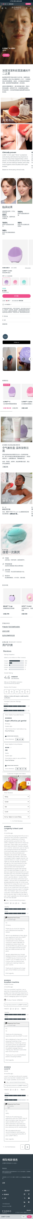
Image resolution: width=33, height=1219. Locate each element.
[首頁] (16, 8)
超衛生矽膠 (5, 631)
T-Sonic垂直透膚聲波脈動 (11, 627)
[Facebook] (29, 1194)
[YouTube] (29, 1198)
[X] (24, 1198)
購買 (29, 1216)
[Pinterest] (29, 1202)
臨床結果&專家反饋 (8, 635)
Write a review (28, 267)
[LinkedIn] (24, 1202)
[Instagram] (24, 1194)
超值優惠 (28, 3)
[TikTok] (24, 1206)
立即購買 (6, 55)
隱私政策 (24, 1177)
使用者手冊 (4, 324)
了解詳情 (5, 467)
